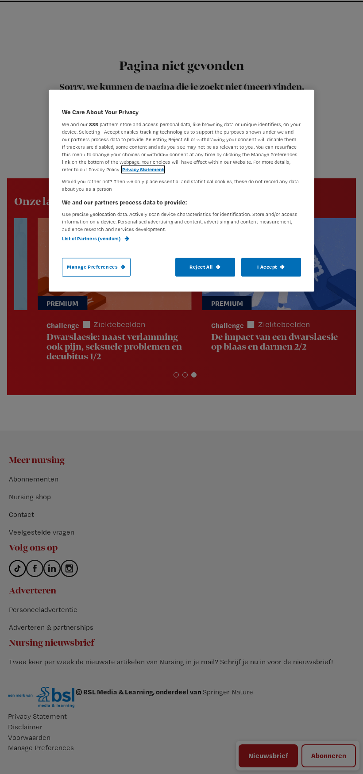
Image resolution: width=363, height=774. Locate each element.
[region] (181, 190)
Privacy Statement (143, 169)
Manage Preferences (92, 266)
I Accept (267, 266)
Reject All (201, 266)
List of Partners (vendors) (92, 238)
